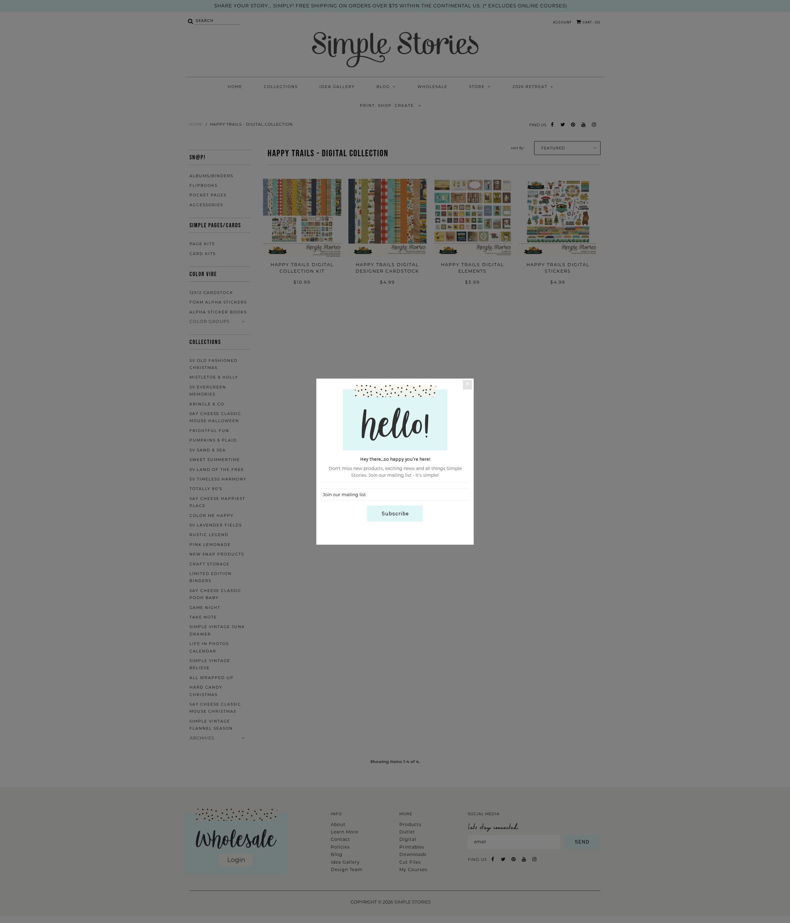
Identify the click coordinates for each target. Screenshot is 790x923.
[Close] (467, 384)
